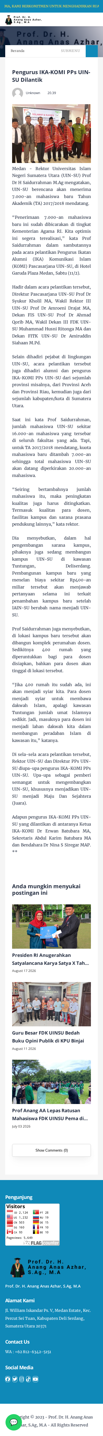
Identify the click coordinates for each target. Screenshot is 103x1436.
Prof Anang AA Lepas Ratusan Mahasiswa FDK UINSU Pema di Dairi (48, 1115)
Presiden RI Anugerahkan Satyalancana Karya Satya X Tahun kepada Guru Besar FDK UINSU (51, 959)
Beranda (17, 51)
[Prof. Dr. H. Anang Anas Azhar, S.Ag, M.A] (25, 19)
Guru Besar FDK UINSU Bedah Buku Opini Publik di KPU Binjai (48, 1037)
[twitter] (14, 1379)
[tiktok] (28, 1379)
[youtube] (35, 1379)
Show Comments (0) (51, 1150)
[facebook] (7, 1379)
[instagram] (22, 1379)
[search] (80, 19)
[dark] (89, 19)
